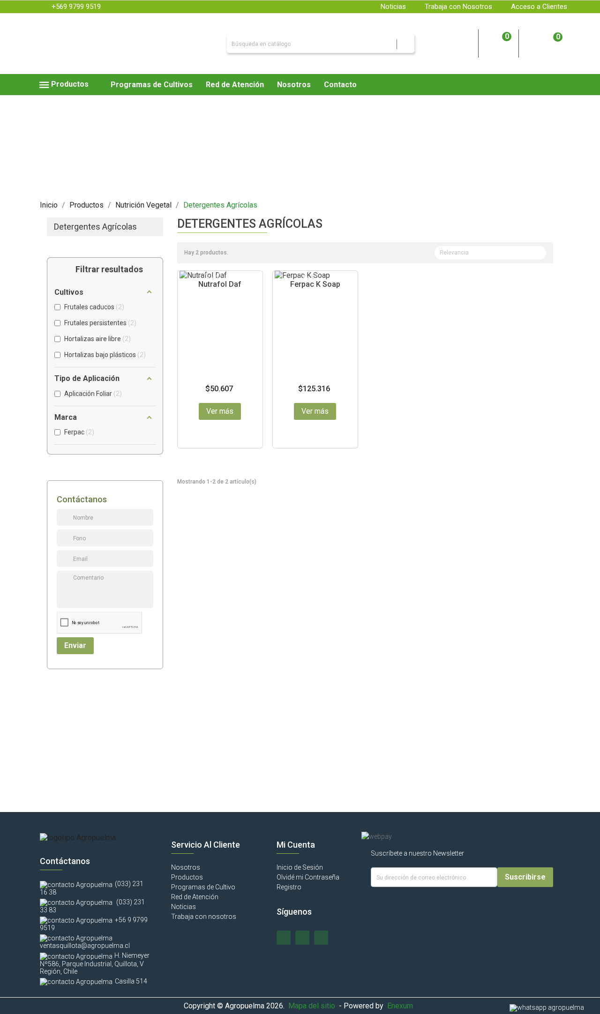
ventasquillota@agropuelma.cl (85, 945)
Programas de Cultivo (203, 887)
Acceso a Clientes (539, 6)
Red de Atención (194, 897)
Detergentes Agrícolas (95, 226)
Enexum (402, 1005)
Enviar (75, 645)
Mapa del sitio (312, 1005)
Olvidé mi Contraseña (308, 877)
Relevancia (489, 253)
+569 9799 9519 (76, 6)
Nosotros (185, 867)
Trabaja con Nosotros (458, 6)
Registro (289, 887)
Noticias (393, 6)
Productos (187, 877)
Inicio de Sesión (300, 867)
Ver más (219, 411)
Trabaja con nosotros (203, 916)
